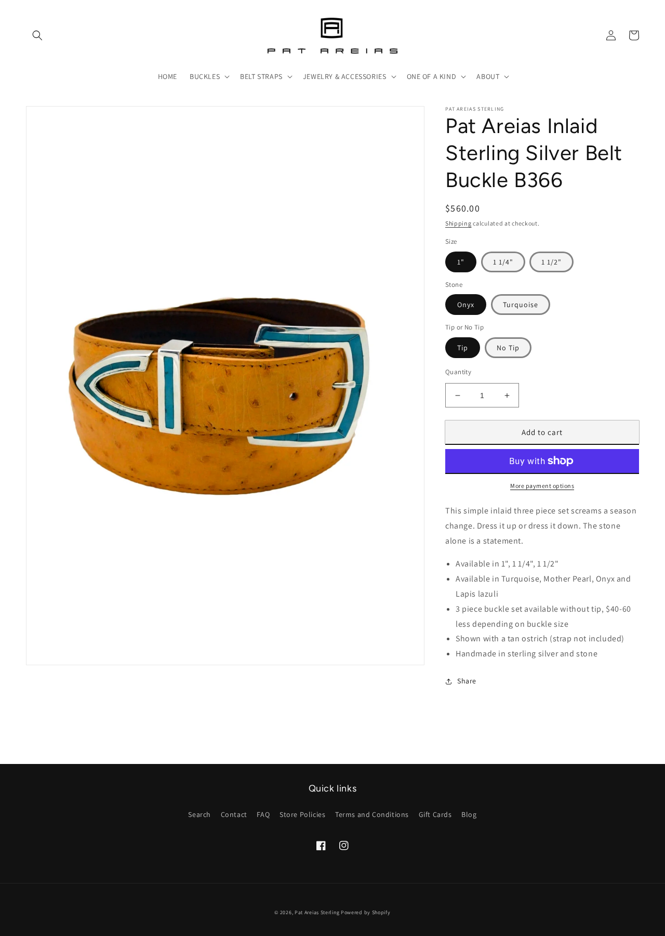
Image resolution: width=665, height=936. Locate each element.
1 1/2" (551, 262)
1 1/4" (503, 262)
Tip (462, 347)
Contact (234, 814)
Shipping (458, 223)
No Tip (508, 347)
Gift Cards (435, 814)
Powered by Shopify (366, 912)
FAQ (263, 814)
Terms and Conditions (372, 814)
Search (199, 814)
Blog (468, 814)
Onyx (465, 304)
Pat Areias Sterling (317, 912)
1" (460, 262)
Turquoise (520, 304)
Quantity (458, 371)
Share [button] (466, 680)
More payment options (542, 486)
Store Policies (302, 814)
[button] (37, 35)
